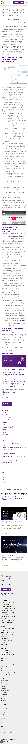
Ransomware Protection (7, 668)
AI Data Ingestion (5, 650)
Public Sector (4, 644)
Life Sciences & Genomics (7, 634)
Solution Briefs (4, 692)
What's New (16, 19)
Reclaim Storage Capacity (7, 670)
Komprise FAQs (4, 688)
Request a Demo (18, 2)
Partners (4, 431)
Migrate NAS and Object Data (8, 664)
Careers (3, 710)
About (2, 706)
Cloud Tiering (5, 421)
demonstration (14, 383)
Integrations (5, 424)
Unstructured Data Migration (9, 392)
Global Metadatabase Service (8, 612)
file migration (22, 391)
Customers (4, 422)
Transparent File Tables (6, 622)
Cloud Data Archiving (7, 417)
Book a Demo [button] (7, 404)
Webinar (3, 698)
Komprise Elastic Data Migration (10, 48)
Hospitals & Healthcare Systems (9, 632)
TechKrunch (4, 694)
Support (3, 720)
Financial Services (5, 630)
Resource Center (5, 690)
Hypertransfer (15, 302)
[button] (25, 2)
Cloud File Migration (6, 656)
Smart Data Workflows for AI (8, 608)
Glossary (3, 686)
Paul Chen (6, 18)
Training (3, 722)
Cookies (6, 741)
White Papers (4, 700)
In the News (4, 716)
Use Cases (4, 432)
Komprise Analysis (5, 604)
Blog (2, 682)
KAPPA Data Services (6, 614)
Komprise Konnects (7, 427)
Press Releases (4, 718)
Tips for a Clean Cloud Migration (16, 372)
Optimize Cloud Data (6, 666)
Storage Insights (12, 43)
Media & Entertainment (6, 640)
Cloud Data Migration (7, 19)
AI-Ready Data (5, 412)
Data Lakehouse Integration (8, 660)
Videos (2, 696)
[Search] (14, 398)
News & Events (5, 429)
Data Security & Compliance (8, 616)
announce (13, 46)
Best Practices (5, 416)
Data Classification (5, 658)
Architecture (5, 414)
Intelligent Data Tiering (6, 662)
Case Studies (4, 684)
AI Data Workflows (5, 652)
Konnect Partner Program (7, 731)
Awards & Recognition (6, 708)
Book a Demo (6, 589)
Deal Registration (5, 729)
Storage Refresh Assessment (8, 674)
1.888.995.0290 (4, 585)
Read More (5, 504)
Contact (3, 712)
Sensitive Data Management (8, 672)
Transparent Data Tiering (7, 610)
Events (2, 714)
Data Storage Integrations (7, 620)
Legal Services (4, 638)
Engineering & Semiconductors (8, 628)
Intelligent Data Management (18, 381)
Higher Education (5, 636)
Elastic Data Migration (12, 391)
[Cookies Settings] (2, 741)
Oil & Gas (3, 642)
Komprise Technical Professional (9, 733)
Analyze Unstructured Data (7, 654)
